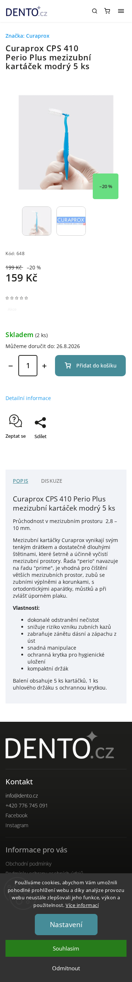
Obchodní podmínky (28, 863)
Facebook (16, 815)
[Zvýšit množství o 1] (44, 366)
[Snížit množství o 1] (10, 366)
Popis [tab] (20, 480)
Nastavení (66, 924)
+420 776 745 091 (27, 805)
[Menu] (121, 11)
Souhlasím (66, 948)
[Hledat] (94, 10)
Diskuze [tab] (51, 480)
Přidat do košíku (96, 365)
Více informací (82, 905)
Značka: (28, 35)
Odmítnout (66, 968)
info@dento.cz (22, 795)
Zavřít (109, 449)
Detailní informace (28, 398)
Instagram (17, 825)
